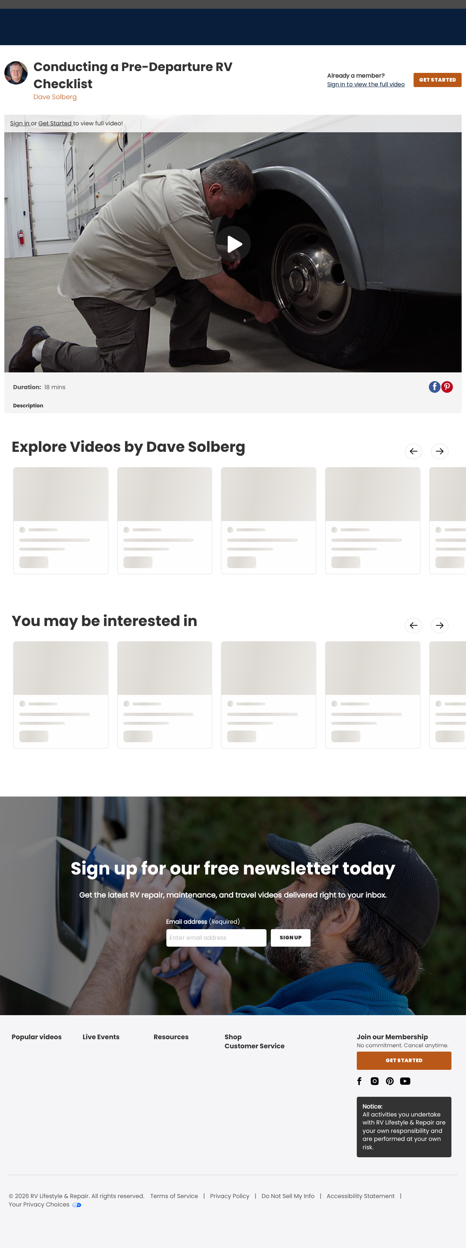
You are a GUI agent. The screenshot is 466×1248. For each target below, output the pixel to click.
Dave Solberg (55, 97)
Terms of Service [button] (174, 1196)
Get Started (56, 123)
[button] (366, 80)
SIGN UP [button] (291, 937)
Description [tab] (28, 405)
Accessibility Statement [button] (361, 1196)
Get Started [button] (404, 1060)
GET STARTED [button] (437, 79)
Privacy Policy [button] (229, 1196)
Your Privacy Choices (39, 1205)
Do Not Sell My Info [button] (288, 1196)
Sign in (20, 123)
